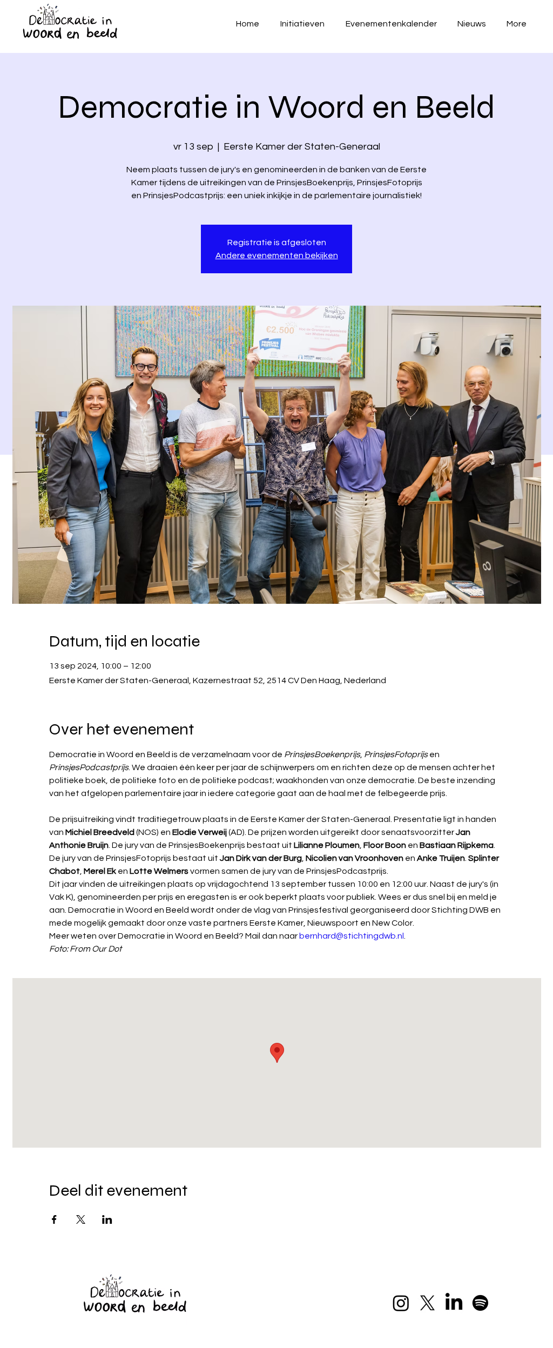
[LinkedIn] (453, 1302)
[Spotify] (480, 1302)
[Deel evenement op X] (81, 1219)
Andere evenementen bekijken (276, 255)
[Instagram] (401, 1302)
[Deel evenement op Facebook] (54, 1219)
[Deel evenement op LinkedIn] (107, 1219)
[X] (427, 1302)
